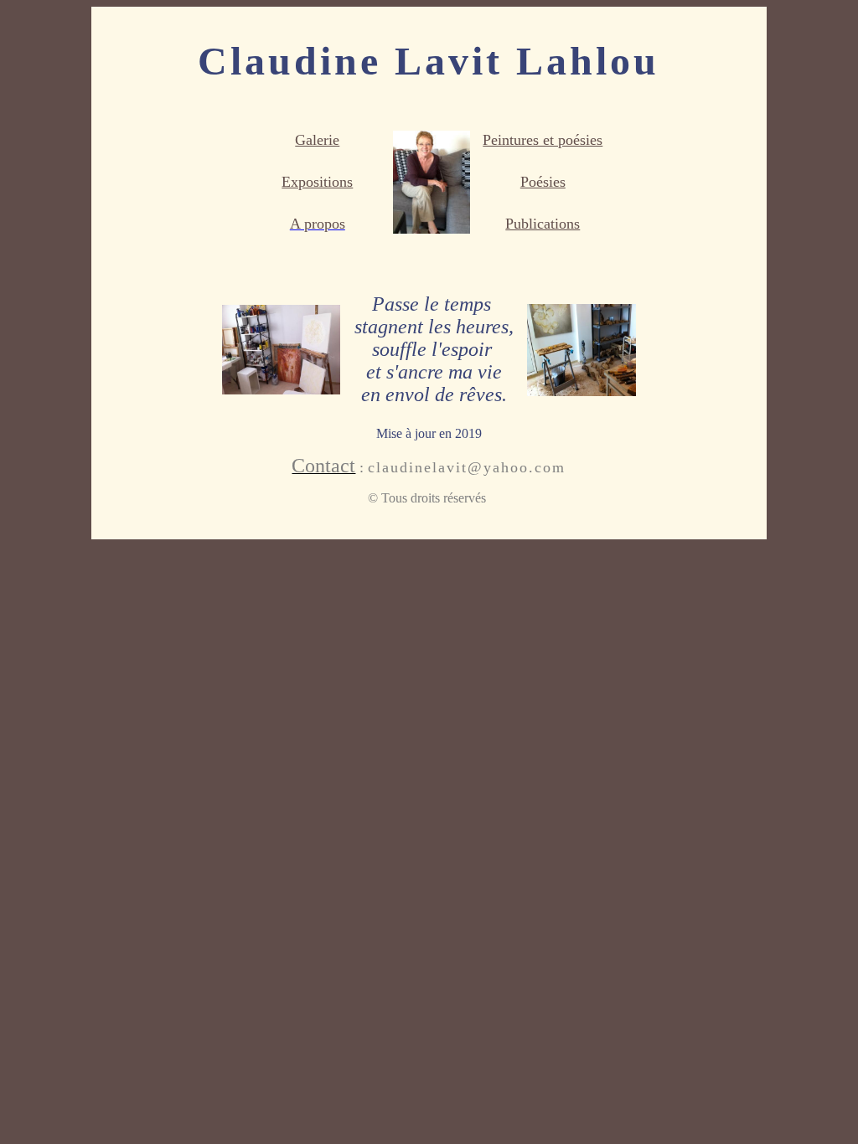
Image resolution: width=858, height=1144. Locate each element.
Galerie (317, 139)
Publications (542, 223)
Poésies (543, 181)
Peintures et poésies (542, 139)
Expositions (317, 181)
